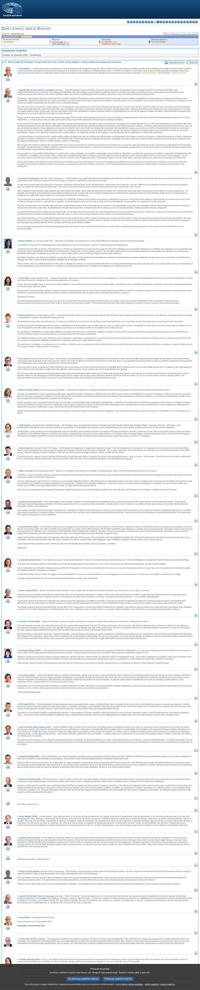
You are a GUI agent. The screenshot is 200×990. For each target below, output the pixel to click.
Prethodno (19, 28)
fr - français (152, 22)
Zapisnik (193, 62)
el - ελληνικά (146, 22)
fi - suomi (193, 22)
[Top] (196, 84)
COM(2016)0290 (148, 73)
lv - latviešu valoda (164, 22)
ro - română (184, 22)
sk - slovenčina (187, 22)
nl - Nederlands (176, 22)
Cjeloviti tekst (45, 28)
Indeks (7, 28)
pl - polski (179, 22)
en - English (149, 22)
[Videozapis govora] (8, 80)
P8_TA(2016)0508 (158, 42)
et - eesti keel (143, 22)
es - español (131, 22)
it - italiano (161, 22)
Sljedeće (29, 28)
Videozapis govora (176, 62)
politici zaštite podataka (132, 984)
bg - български (128, 22)
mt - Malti (173, 22)
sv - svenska (196, 22)
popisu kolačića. (167, 984)
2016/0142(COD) (17, 34)
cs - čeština (134, 22)
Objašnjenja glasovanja (111, 44)
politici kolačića (152, 984)
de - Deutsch (140, 22)
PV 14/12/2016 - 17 (59, 42)
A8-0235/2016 (8, 42)
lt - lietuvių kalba (167, 22)
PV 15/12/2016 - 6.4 (108, 42)
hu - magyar (170, 22)
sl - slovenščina (190, 22)
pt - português (181, 22)
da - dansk (137, 22)
